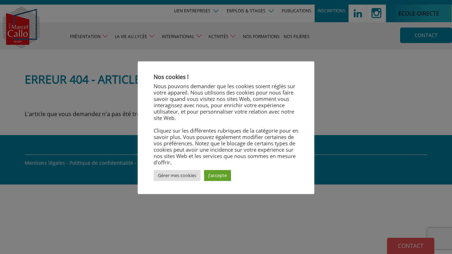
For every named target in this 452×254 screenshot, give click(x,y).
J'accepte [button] (217, 175)
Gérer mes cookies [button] (177, 175)
